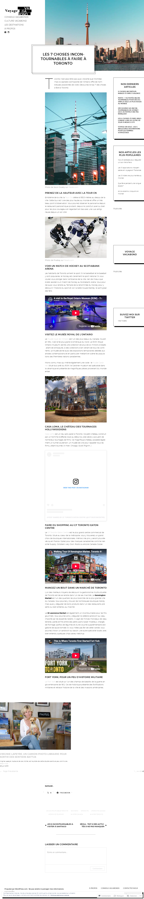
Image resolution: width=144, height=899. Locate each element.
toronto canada (98, 811)
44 (138, 771)
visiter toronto (97, 814)
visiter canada (77, 814)
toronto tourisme (57, 814)
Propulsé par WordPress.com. (16, 889)
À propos (9, 28)
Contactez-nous (130, 888)
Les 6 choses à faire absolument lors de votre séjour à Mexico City (130, 120)
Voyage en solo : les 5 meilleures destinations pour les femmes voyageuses (129, 129)
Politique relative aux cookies (60, 895)
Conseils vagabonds (16, 17)
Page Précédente (9, 771)
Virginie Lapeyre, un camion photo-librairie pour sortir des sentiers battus (33, 755)
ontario (75, 811)
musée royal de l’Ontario (58, 339)
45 (140, 771)
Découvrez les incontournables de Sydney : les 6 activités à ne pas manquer (128, 111)
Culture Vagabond (15, 21)
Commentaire (97, 868)
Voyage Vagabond (130, 253)
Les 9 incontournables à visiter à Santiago (60, 825)
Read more (4, 763)
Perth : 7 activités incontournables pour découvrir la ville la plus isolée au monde (130, 101)
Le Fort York (50, 682)
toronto (85, 811)
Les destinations (14, 25)
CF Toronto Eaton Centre (58, 532)
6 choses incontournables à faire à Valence (129, 92)
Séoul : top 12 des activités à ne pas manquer (92, 825)
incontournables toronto (57, 811)
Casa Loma (50, 434)
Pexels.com (73, 187)
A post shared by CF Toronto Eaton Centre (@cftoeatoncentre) (76, 517)
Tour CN (68, 197)
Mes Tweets (122, 321)
